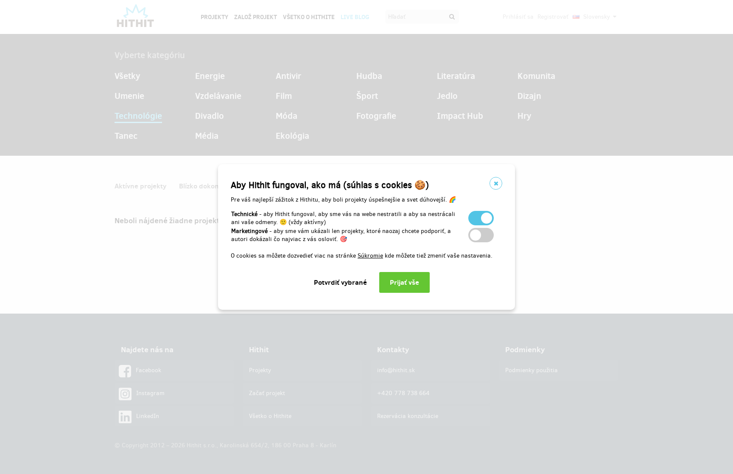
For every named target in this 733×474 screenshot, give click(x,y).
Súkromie (370, 256)
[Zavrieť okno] (496, 183)
